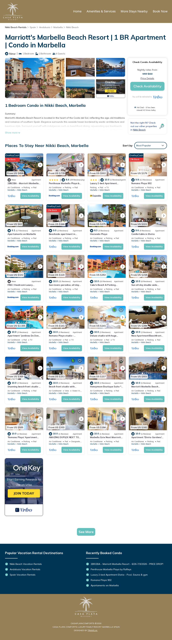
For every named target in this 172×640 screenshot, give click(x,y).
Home (77, 11)
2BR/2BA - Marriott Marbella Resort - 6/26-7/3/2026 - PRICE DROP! (127, 564)
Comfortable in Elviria (143, 234)
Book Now (160, 11)
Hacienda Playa (98, 234)
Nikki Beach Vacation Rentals (26, 564)
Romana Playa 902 (141, 183)
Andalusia (44, 27)
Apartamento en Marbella (22, 234)
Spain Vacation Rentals (22, 574)
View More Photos (19, 93)
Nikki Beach (72, 27)
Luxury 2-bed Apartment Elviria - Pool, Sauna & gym (119, 574)
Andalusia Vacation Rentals (25, 569)
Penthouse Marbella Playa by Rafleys (111, 569)
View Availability (30, 196)
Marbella (58, 27)
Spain (33, 27)
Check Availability (147, 86)
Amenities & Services (101, 11)
